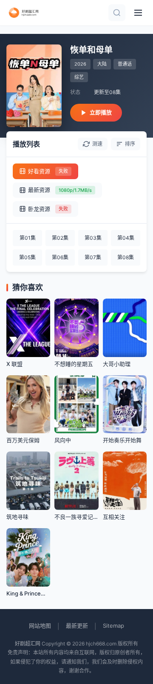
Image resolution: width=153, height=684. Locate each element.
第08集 (125, 257)
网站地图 (40, 625)
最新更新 (77, 625)
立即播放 (101, 112)
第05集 (27, 257)
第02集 (60, 238)
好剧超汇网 (27, 643)
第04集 (125, 238)
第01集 (28, 238)
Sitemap (113, 625)
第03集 (93, 238)
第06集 (60, 257)
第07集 (93, 257)
